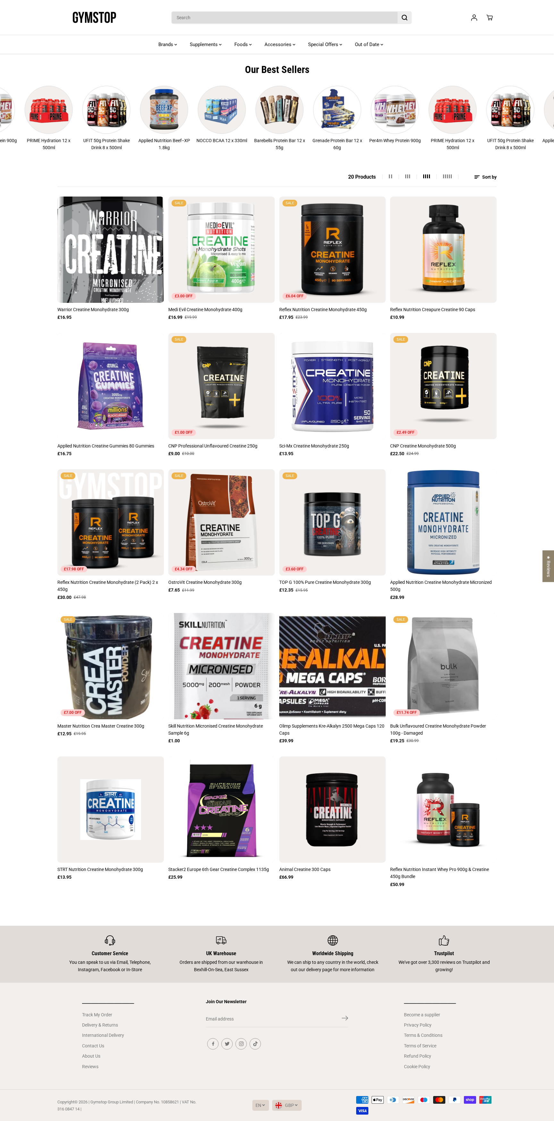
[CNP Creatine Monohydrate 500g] (443, 386)
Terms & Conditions (423, 1035)
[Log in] (474, 18)
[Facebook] (213, 1044)
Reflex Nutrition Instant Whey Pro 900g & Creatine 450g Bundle (439, 873)
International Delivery (103, 1035)
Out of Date (368, 44)
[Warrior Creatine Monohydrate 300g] (110, 250)
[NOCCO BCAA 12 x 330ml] (187, 110)
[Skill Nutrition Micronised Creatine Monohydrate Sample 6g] (221, 666)
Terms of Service (420, 1045)
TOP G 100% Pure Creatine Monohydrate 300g (325, 582)
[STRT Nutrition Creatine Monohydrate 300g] (110, 809)
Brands (166, 44)
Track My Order (97, 1014)
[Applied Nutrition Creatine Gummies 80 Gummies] (110, 386)
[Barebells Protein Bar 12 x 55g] (245, 110)
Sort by (489, 177)
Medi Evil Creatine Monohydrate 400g (205, 309)
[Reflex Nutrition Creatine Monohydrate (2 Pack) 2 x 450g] (110, 522)
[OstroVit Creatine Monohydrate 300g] (221, 522)
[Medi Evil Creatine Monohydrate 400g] (221, 250)
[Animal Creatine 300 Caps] (332, 809)
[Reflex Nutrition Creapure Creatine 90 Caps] (443, 250)
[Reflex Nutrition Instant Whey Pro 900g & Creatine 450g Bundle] (443, 809)
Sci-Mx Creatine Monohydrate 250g (314, 445)
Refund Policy (417, 1056)
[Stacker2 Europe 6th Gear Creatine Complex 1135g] (221, 809)
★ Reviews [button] (548, 566)
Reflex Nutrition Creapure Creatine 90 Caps (432, 309)
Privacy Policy (418, 1025)
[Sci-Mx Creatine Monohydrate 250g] (332, 386)
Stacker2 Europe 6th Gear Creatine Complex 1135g (218, 869)
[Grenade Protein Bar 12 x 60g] (302, 110)
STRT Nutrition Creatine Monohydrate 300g (100, 869)
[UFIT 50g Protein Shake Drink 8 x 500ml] (71, 110)
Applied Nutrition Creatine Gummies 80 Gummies (105, 445)
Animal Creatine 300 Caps (305, 869)
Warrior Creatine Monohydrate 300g (93, 309)
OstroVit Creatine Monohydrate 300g (205, 582)
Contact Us (93, 1045)
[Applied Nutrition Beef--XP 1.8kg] (129, 110)
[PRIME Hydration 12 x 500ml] (418, 110)
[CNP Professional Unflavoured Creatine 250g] (221, 386)
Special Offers (324, 44)
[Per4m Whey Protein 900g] (360, 110)
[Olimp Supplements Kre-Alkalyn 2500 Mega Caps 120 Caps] (332, 666)
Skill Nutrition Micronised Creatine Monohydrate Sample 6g (215, 729)
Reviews (90, 1066)
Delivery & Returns (100, 1025)
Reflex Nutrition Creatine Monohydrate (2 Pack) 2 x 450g (107, 586)
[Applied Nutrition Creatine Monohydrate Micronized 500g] (443, 522)
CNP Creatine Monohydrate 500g (423, 445)
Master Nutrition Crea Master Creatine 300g (100, 726)
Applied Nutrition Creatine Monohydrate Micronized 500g (441, 586)
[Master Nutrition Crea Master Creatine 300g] (110, 666)
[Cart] (490, 18)
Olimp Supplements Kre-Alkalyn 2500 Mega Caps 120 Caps (331, 729)
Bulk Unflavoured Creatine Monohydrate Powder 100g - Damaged (438, 729)
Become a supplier (422, 1014)
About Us (91, 1056)
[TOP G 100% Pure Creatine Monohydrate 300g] (332, 522)
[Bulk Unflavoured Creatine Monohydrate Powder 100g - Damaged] (443, 666)
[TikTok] (255, 1044)
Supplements (204, 44)
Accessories (278, 44)
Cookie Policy (417, 1066)
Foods (241, 44)
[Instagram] (241, 1044)
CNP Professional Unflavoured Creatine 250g (212, 445)
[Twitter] (227, 1044)
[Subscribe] (345, 1019)
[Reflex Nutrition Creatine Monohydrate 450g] (332, 250)
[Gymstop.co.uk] (94, 17)
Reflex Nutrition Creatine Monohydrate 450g (323, 309)
